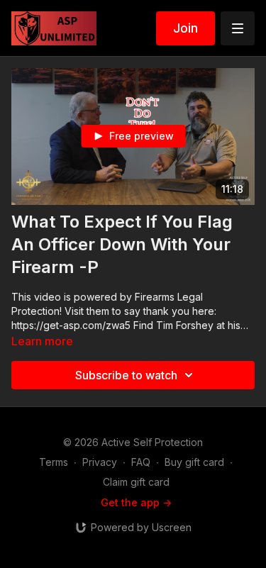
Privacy (99, 462)
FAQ (140, 462)
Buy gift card (194, 462)
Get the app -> (136, 502)
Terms (53, 462)
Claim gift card (136, 482)
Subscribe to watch (126, 375)
